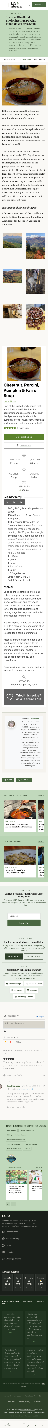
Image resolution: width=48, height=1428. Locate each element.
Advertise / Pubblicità (33, 1396)
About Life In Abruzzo (13, 1396)
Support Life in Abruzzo (11, 1412)
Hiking (9, 1135)
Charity (27, 1148)
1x (7, 502)
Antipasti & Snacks (10, 59)
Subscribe (39, 5)
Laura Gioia (10, 401)
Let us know (22, 698)
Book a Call (14, 956)
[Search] (29, 5)
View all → (38, 1167)
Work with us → (40, 1302)
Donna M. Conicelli (25, 1089)
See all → (41, 795)
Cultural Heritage (13, 1144)
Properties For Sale (14, 1148)
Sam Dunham (33, 719)
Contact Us (11, 1402)
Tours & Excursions (27, 1130)
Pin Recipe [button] (25, 445)
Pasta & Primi (16, 13)
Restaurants (11, 1130)
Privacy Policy (24, 1402)
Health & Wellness (30, 1144)
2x (14, 502)
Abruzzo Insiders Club (27, 1409)
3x (21, 502)
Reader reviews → (27, 1302)
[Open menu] (4, 5)
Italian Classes (20, 1135)
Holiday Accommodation (16, 1139)
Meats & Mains (39, 59)
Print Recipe (25, 437)
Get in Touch (33, 956)
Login (41, 1016)
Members (37, 1402)
